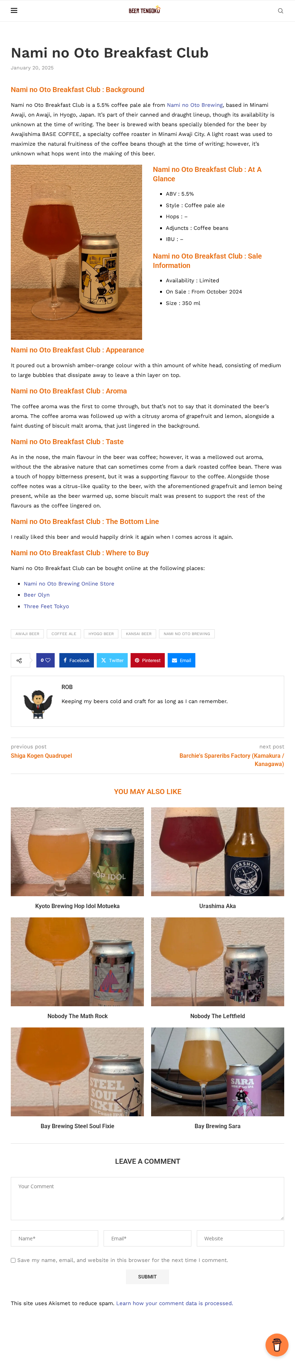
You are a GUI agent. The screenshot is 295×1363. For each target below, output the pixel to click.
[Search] (280, 10)
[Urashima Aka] (217, 851)
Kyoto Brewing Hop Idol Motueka (77, 906)
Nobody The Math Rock (77, 1016)
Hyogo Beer (101, 634)
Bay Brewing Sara (218, 1126)
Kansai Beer (138, 634)
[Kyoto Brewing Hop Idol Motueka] (77, 851)
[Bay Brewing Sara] (217, 1071)
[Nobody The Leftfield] (217, 961)
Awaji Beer (27, 634)
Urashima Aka (217, 906)
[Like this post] (47, 660)
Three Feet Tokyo (46, 606)
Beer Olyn (37, 595)
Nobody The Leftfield (217, 1016)
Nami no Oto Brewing (195, 105)
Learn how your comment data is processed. (174, 1303)
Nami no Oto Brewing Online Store (69, 583)
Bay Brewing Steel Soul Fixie (77, 1126)
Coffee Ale (63, 634)
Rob (67, 687)
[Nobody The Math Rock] (77, 961)
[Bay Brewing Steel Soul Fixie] (77, 1071)
